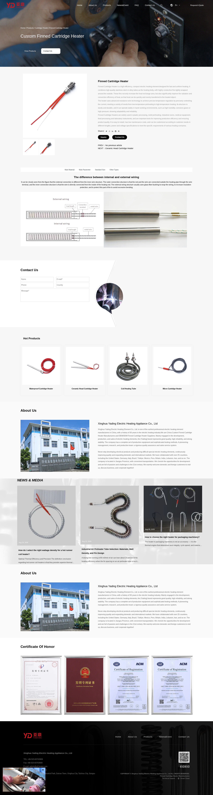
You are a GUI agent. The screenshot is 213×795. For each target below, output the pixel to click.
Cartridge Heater (41, 28)
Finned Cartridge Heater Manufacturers (174, 776)
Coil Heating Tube (84, 389)
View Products (30, 51)
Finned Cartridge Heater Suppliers (141, 436)
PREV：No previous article (110, 145)
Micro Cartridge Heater (128, 389)
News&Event (122, 5)
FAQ (137, 5)
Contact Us (150, 5)
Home (79, 5)
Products (107, 5)
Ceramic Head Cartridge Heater (41, 389)
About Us (93, 5)
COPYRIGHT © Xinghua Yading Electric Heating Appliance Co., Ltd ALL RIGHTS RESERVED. (154, 774)
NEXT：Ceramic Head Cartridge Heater (115, 148)
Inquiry (103, 137)
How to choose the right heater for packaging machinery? (172, 537)
